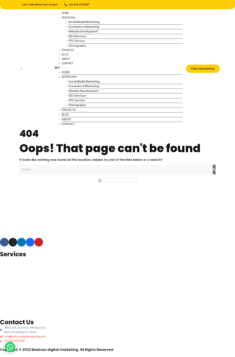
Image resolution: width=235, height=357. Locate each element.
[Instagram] (188, 5)
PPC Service (76, 41)
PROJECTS (68, 50)
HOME (65, 13)
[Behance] (203, 5)
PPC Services (8, 268)
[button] (118, 68)
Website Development (83, 31)
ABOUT (66, 58)
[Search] (214, 169)
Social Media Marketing (84, 22)
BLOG (65, 54)
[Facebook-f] (180, 5)
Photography (77, 45)
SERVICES (68, 17)
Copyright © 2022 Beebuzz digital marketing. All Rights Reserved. (57, 349)
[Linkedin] (195, 5)
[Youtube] (211, 5)
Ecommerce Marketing (83, 26)
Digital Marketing (10, 285)
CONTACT (67, 63)
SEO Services (77, 36)
